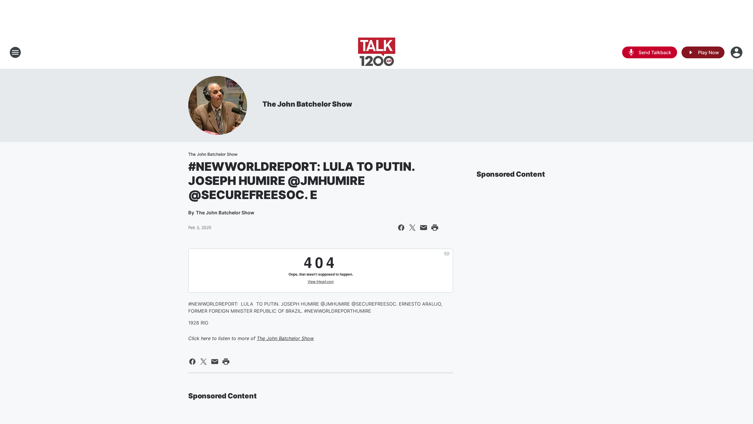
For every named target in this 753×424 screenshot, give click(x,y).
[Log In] (737, 52)
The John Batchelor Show (307, 104)
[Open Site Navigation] (15, 52)
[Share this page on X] (412, 227)
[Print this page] (435, 227)
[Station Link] (377, 52)
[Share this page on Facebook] (401, 227)
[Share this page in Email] (423, 227)
